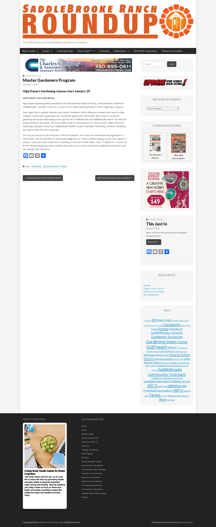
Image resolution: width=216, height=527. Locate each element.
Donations (171, 324)
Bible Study (164, 320)
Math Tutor (183, 352)
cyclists (160, 325)
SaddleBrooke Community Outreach (167, 372)
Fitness (163, 329)
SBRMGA (174, 386)
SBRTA (178, 390)
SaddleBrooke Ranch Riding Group (167, 381)
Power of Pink (178, 359)
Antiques (148, 321)
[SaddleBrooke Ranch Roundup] (108, 19)
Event (154, 329)
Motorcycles (163, 355)
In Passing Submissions (92, 485)
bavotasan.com (186, 522)
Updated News (156, 219)
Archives (147, 285)
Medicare (149, 355)
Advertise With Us (89, 442)
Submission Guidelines (92, 481)
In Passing (104, 51)
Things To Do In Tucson (153, 288)
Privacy (85, 497)
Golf (150, 347)
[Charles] (78, 65)
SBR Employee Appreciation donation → (115, 178)
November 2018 (33, 76)
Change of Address (90, 449)
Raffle (187, 359)
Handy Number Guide (91, 461)
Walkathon (185, 396)
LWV (176, 352)
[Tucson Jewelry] (166, 189)
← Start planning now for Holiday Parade (43, 178)
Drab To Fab (185, 325)
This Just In (156, 223)
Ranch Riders (152, 363)
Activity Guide (88, 434)
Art (154, 319)
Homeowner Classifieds (92, 465)
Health (161, 347)
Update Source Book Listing (94, 493)
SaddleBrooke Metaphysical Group (166, 378)
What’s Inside (28, 51)
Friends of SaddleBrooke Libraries (167, 331)
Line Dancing (167, 351)
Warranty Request (151, 295)
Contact (46, 51)
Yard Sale (171, 400)
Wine (162, 399)
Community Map (65, 51)
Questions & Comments (92, 473)
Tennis (154, 395)
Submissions (120, 51)
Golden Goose (176, 341)
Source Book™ (84, 51)
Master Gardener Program (55, 166)
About (84, 430)
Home (84, 426)
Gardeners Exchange (166, 337)
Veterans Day (174, 395)
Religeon (165, 363)
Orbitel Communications (153, 291)
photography (163, 359)
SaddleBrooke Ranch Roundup (50, 522)
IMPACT (173, 347)
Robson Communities (172, 51)
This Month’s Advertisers (145, 51)
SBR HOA (162, 386)
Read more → (153, 242)
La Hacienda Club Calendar (94, 469)
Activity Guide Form (90, 438)
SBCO (152, 385)
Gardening (36, 166)
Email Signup (87, 453)
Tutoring (164, 396)
